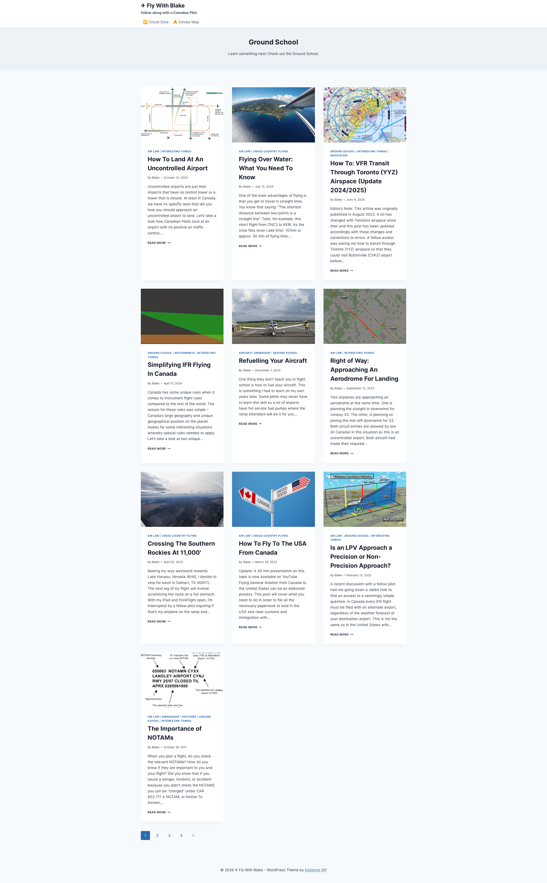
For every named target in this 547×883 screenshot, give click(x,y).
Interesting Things (176, 151)
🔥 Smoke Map (186, 22)
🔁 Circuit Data (156, 22)
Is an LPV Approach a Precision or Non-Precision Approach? (361, 556)
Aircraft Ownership (255, 352)
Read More (159, 242)
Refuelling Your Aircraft (273, 360)
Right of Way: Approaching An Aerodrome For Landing (364, 369)
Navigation (339, 155)
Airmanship (170, 716)
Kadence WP (316, 870)
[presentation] (182, 114)
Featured (189, 716)
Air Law (153, 151)
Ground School (342, 151)
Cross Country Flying (270, 151)
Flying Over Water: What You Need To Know (266, 168)
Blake (155, 177)
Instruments (185, 352)
